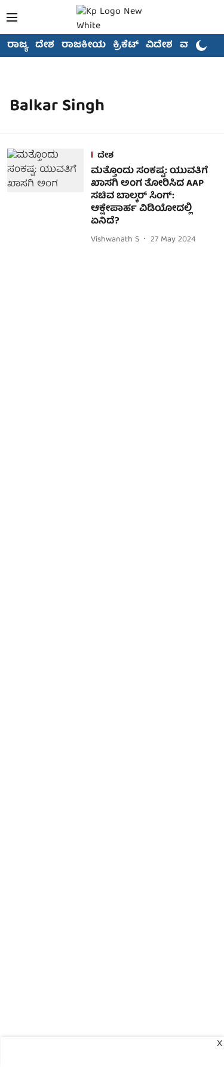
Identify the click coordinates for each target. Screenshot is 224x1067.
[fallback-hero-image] (49, 198)
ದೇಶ (44, 45)
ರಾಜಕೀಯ (84, 45)
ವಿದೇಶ (159, 45)
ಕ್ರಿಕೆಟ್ (126, 45)
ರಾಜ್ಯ (17, 45)
